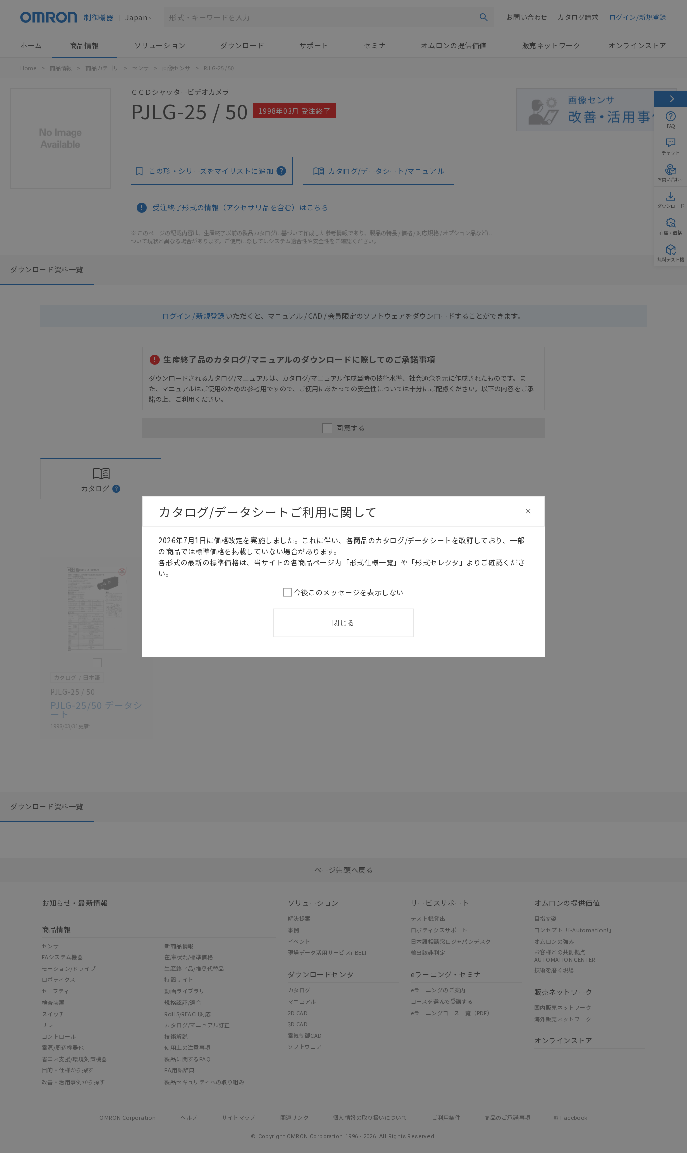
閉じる (343, 623)
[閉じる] (528, 511)
